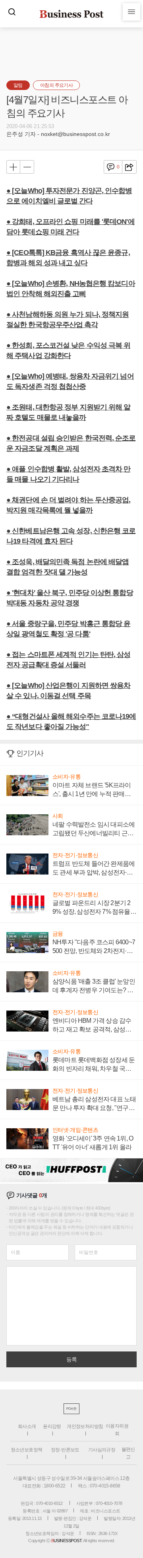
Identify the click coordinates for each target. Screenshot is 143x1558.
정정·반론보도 (65, 1450)
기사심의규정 (101, 1450)
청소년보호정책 (27, 1450)
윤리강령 (52, 1426)
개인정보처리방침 (85, 1426)
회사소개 (27, 1426)
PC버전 (71, 1409)
